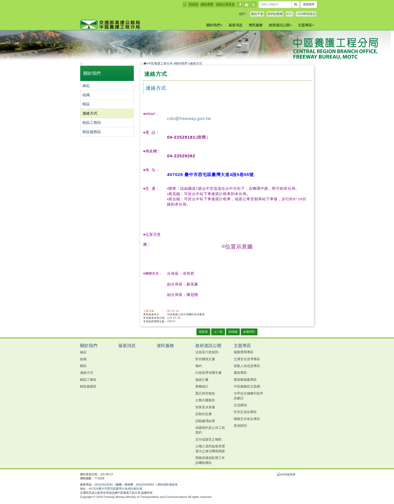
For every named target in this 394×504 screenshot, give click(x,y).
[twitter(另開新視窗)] (253, 4)
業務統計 (201, 386)
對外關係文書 (205, 359)
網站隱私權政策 (168, 484)
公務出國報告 (205, 400)
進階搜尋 (308, 4)
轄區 (86, 104)
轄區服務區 (91, 132)
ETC (290, 14)
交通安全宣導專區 (247, 359)
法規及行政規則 (206, 352)
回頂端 (233, 331)
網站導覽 (207, 4)
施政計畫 (201, 379)
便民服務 (256, 25)
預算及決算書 (205, 407)
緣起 (86, 86)
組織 (86, 95)
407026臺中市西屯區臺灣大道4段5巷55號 (115, 488)
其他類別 (240, 425)
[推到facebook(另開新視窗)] (239, 4)
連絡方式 (89, 113)
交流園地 (240, 405)
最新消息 (236, 25)
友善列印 (249, 331)
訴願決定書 (203, 414)
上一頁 (218, 331)
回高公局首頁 (225, 4)
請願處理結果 (205, 421)
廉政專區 (240, 372)
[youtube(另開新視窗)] (246, 4)
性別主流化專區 (245, 412)
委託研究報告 (205, 393)
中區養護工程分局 (160, 63)
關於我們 (213, 25)
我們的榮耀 (275, 14)
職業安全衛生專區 (247, 419)
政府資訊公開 (279, 25)
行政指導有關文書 (208, 372)
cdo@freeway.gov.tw (189, 118)
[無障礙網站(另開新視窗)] (286, 474)
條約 (198, 366)
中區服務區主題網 (247, 386)
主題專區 (305, 25)
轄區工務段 (91, 123)
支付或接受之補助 (208, 439)
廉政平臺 (257, 14)
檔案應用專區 (243, 352)
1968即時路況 (306, 14)
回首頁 (193, 4)
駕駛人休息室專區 (247, 366)
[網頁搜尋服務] (296, 4)
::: (184, 4)
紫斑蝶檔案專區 (245, 379)
